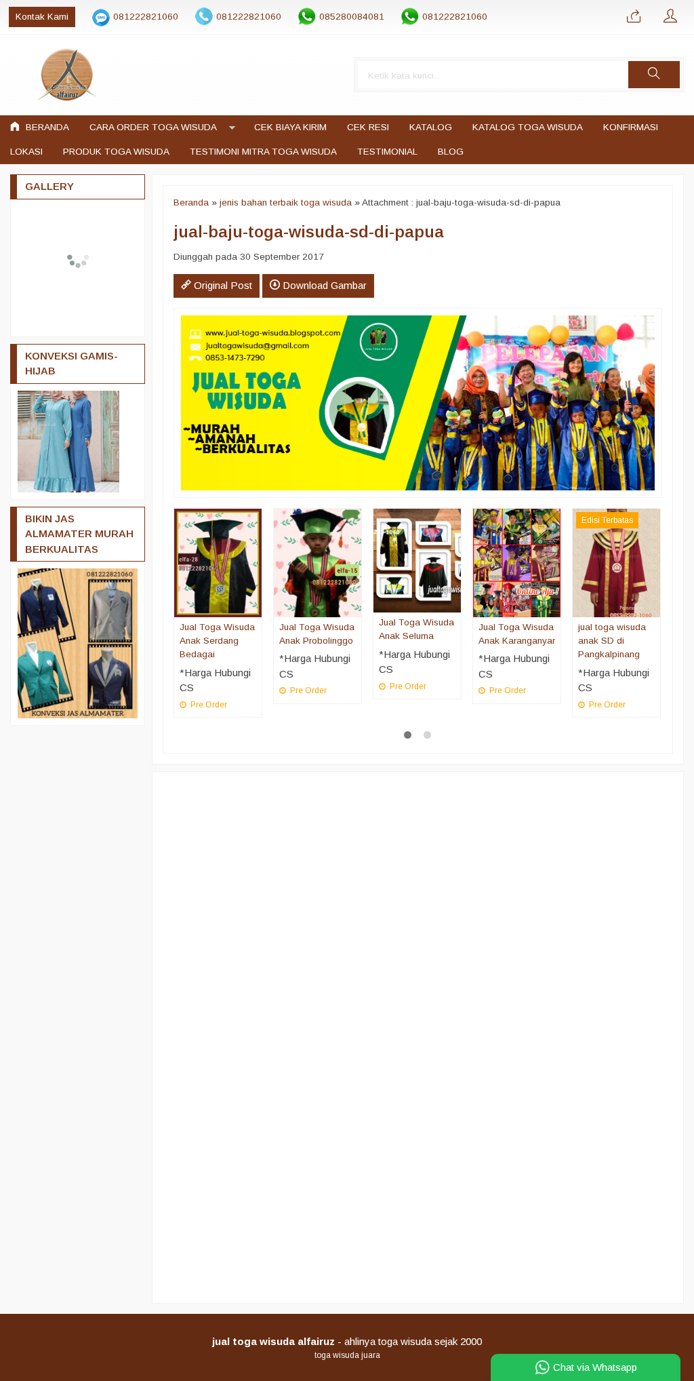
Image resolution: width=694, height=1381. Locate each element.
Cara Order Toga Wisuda (153, 127)
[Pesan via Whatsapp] (633, 16)
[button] (654, 74)
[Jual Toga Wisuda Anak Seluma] (417, 560)
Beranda (46, 127)
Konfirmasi (630, 127)
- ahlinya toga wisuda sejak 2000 (347, 1341)
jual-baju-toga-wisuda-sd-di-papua (309, 231)
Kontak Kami (42, 17)
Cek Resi (368, 127)
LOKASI (26, 152)
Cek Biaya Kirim (290, 127)
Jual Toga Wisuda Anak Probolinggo (316, 634)
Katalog (430, 127)
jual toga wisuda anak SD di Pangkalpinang (612, 641)
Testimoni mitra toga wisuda (263, 152)
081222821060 (145, 17)
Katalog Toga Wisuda (527, 127)
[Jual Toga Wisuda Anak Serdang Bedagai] (218, 562)
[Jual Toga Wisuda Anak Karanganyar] (516, 562)
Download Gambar (323, 285)
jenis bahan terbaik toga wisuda (286, 202)
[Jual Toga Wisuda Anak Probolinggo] (317, 562)
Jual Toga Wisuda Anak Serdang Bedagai (217, 641)
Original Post (221, 285)
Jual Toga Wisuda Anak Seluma (416, 629)
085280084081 (351, 17)
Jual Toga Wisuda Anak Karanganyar (516, 634)
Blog (451, 152)
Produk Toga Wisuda (116, 152)
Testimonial (387, 152)
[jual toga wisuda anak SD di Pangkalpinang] (616, 562)
